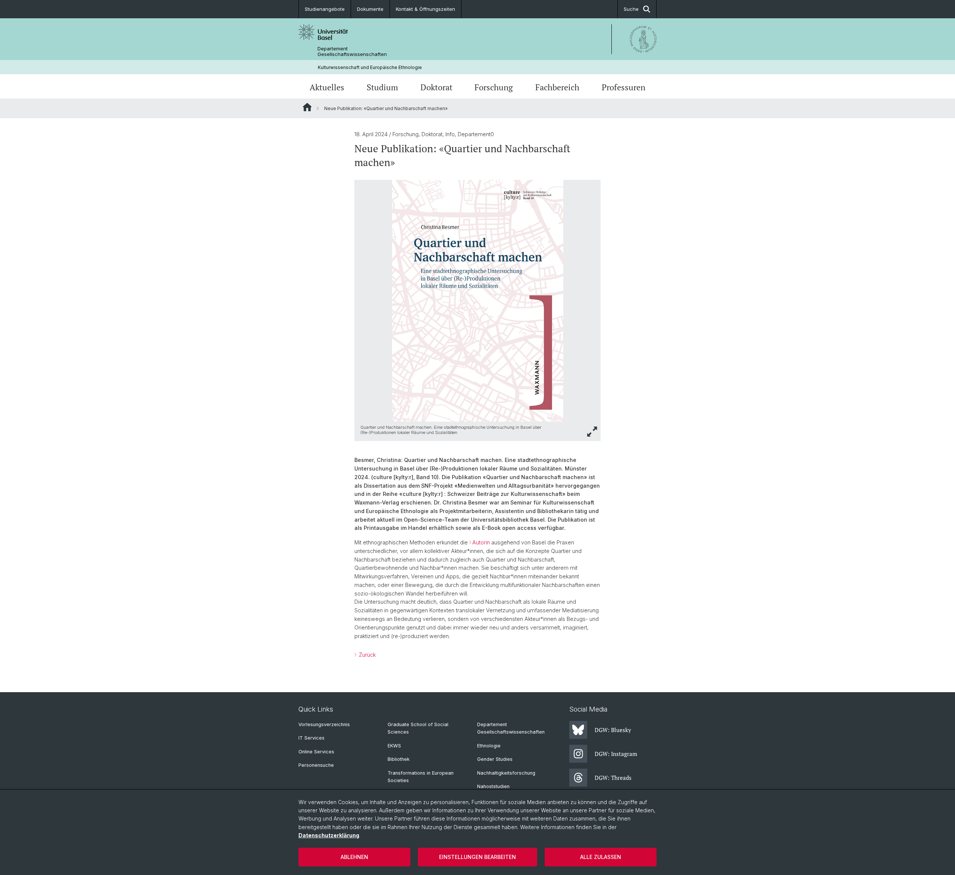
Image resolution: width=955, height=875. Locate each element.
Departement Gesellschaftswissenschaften (352, 51)
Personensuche (316, 765)
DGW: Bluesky (613, 730)
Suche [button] (631, 9)
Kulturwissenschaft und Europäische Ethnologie (370, 67)
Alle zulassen (600, 857)
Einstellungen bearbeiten (477, 857)
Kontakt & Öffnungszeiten (425, 9)
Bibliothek (399, 759)
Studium (382, 87)
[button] (592, 431)
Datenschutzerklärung (328, 835)
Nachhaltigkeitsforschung (506, 773)
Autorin (481, 542)
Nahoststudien (493, 786)
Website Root (307, 107)
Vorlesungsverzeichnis (324, 724)
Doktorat (436, 87)
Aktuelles (327, 87)
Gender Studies (495, 759)
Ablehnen (354, 857)
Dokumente (370, 9)
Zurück (366, 654)
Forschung (494, 87)
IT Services (311, 738)
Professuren (623, 87)
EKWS (394, 746)
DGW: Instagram (616, 753)
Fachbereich (557, 87)
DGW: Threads (613, 777)
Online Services (316, 751)
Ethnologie (489, 746)
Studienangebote (325, 9)
